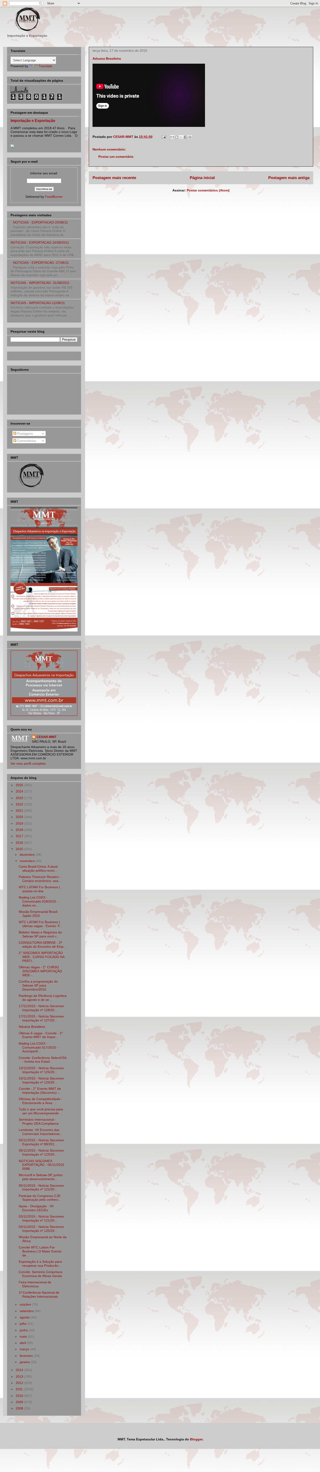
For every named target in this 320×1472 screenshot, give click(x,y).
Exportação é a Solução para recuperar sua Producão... (40, 1263)
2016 (20, 842)
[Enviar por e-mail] (172, 137)
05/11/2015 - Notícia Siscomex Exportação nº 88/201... (41, 1142)
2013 (20, 1376)
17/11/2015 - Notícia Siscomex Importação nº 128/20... (41, 1008)
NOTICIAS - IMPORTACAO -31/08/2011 (40, 283)
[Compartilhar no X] (181, 137)
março (25, 1349)
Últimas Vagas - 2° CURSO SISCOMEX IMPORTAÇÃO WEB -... (40, 971)
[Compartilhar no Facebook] (185, 137)
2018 (20, 830)
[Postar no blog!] (176, 137)
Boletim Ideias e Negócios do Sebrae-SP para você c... (40, 934)
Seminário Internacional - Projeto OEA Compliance (39, 1121)
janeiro (25, 1362)
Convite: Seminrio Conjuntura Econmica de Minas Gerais (40, 1274)
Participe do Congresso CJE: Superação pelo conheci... (40, 1198)
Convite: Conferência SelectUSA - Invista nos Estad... (42, 1060)
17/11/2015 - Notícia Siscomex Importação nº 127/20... (41, 1018)
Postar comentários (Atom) (208, 190)
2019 (20, 823)
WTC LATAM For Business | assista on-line (39, 889)
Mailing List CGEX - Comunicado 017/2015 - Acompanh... (38, 1047)
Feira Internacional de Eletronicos (35, 1284)
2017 (20, 836)
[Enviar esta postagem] (163, 137)
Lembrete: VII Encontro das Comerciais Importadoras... (41, 1132)
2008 (20, 1408)
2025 (20, 785)
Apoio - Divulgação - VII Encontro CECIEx (36, 1208)
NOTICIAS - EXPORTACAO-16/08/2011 (40, 242)
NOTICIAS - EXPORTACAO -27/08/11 (41, 262)
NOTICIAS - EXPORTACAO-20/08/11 (40, 222)
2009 (20, 1402)
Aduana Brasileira (32, 1026)
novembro (28, 861)
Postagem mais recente (114, 178)
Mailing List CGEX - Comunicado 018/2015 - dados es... (38, 901)
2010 (20, 1396)
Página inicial (202, 178)
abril (23, 1343)
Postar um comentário (116, 156)
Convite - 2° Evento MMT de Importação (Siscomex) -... (40, 1090)
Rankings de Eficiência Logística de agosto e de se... (43, 998)
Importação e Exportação (33, 120)
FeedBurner (54, 196)
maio (24, 1336)
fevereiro (27, 1356)
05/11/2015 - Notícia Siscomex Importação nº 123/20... (41, 1152)
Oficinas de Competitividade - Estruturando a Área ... (40, 1101)
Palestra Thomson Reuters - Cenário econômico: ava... (40, 879)
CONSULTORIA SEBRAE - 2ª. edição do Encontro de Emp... (42, 944)
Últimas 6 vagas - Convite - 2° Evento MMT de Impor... (41, 1035)
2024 (20, 791)
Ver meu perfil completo (28, 763)
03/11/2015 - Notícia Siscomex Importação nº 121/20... (41, 1218)
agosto (25, 1317)
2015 (20, 849)
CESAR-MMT (47, 737)
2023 (20, 798)
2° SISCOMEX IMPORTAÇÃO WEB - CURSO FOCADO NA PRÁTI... (41, 957)
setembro (27, 1311)
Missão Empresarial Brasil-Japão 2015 (38, 914)
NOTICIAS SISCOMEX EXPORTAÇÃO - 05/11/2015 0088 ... (41, 1165)
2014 (20, 1370)
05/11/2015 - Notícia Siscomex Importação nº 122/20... (41, 1187)
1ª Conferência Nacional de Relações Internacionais (39, 1294)
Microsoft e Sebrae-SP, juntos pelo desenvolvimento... (41, 1177)
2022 (20, 804)
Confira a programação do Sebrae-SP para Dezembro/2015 (38, 985)
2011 (20, 1389)
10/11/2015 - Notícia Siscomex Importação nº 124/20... (41, 1080)
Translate (45, 66)
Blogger (196, 1439)
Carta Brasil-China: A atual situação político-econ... (38, 868)
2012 (20, 1383)
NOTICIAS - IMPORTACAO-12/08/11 (38, 303)
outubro (26, 1304)
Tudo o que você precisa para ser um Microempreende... (41, 1111)
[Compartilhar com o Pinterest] (190, 137)
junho (24, 1330)
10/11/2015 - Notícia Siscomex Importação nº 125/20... (41, 1070)
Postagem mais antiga (288, 178)
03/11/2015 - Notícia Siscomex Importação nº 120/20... (41, 1229)
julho (24, 1323)
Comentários (26, 441)
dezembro (28, 854)
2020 (20, 817)
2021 (20, 810)
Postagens (24, 433)
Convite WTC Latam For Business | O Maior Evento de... (40, 1251)
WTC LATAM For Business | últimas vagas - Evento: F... (40, 924)
